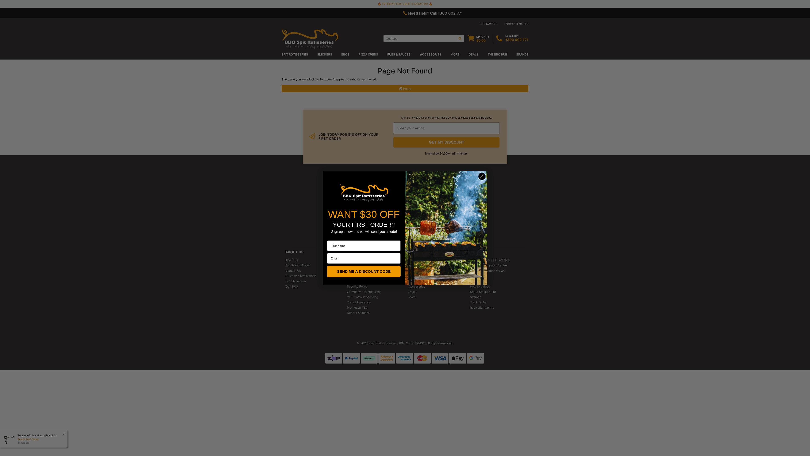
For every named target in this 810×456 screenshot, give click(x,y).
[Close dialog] (482, 176)
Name (331, 237)
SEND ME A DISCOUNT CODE (364, 271)
